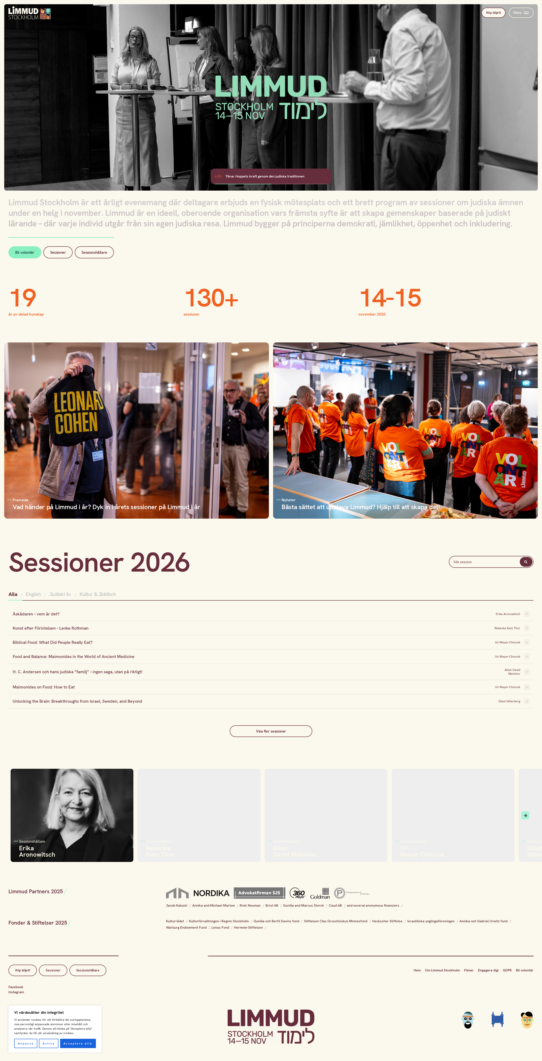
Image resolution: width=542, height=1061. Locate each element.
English (33, 594)
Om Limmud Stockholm (442, 970)
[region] (55, 1029)
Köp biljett (493, 12)
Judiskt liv (60, 594)
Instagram (16, 992)
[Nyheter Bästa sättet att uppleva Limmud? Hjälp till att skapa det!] (405, 430)
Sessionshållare (94, 252)
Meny (517, 12)
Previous (17, 815)
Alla (13, 594)
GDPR (507, 970)
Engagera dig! (488, 970)
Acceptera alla (78, 1043)
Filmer (469, 970)
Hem (417, 970)
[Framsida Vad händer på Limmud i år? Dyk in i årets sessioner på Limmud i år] (136, 430)
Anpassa (26, 1043)
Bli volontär (25, 252)
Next (525, 815)
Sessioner (58, 252)
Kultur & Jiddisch (98, 594)
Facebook (15, 987)
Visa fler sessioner (271, 731)
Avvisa (49, 1043)
